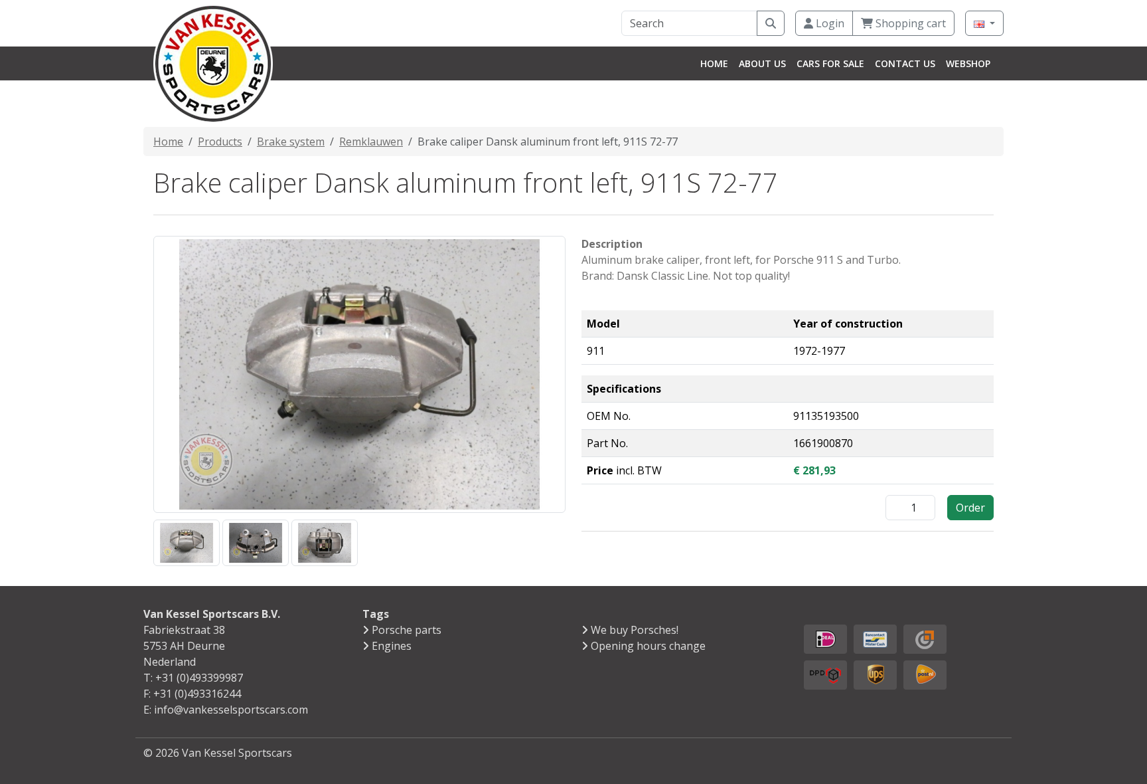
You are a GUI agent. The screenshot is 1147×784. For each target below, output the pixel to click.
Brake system (291, 141)
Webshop (968, 63)
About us (762, 63)
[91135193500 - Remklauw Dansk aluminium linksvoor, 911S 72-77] (186, 542)
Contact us (905, 63)
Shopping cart (909, 23)
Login (828, 23)
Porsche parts (406, 630)
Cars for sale (830, 63)
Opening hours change (648, 645)
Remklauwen (371, 141)
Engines (392, 645)
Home (714, 63)
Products (220, 141)
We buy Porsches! (634, 630)
